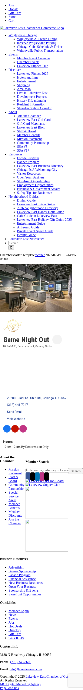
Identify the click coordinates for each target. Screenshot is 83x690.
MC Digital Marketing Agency (20, 684)
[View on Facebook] (7, 431)
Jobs (11, 622)
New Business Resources (26, 583)
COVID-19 (16, 638)
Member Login (19, 611)
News (12, 615)
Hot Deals (15, 626)
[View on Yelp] (15, 431)
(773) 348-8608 (20, 662)
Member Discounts (15, 513)
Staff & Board (13, 479)
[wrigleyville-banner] (47, 517)
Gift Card (15, 634)
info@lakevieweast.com (26, 669)
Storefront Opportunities (25, 594)
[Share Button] (57, 339)
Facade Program (19, 575)
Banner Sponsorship (22, 571)
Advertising (16, 567)
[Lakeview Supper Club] (43, 485)
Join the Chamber (15, 521)
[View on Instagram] (23, 431)
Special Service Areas (14, 496)
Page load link (9, 688)
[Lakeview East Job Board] (45, 481)
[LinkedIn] (37, 476)
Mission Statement (15, 471)
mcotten (40, 255)
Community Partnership (16, 486)
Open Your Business (22, 586)
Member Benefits (14, 506)
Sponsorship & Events (24, 590)
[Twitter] (32, 476)
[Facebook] (28, 476)
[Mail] (46, 476)
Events (13, 618)
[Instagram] (42, 476)
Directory (15, 630)
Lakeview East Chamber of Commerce (52, 676)
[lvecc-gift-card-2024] (47, 550)
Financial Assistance (22, 579)
